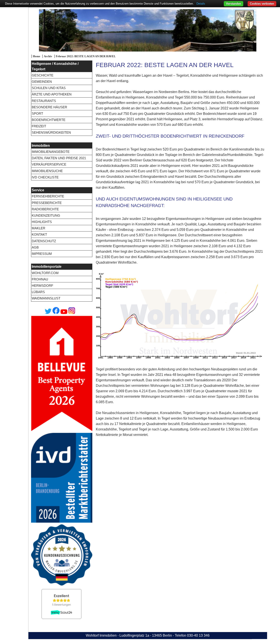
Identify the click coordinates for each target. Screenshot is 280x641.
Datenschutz (44, 241)
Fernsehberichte (48, 196)
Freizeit (39, 126)
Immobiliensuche (47, 171)
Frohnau (40, 279)
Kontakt (39, 234)
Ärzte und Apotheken (52, 94)
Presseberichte (47, 202)
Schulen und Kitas (49, 88)
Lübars (38, 292)
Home (36, 56)
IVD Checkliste (45, 177)
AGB (35, 247)
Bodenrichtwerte (48, 119)
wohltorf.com (45, 273)
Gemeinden (42, 81)
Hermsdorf (42, 285)
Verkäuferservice (49, 164)
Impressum (42, 253)
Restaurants (44, 100)
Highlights (42, 221)
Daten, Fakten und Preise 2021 (59, 158)
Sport (37, 113)
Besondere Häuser (49, 107)
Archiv (48, 56)
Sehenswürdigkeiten (51, 132)
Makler (38, 228)
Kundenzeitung (46, 215)
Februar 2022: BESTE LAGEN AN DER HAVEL (86, 56)
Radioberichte (45, 209)
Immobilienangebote (51, 151)
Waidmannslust (46, 298)
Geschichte (42, 75)
